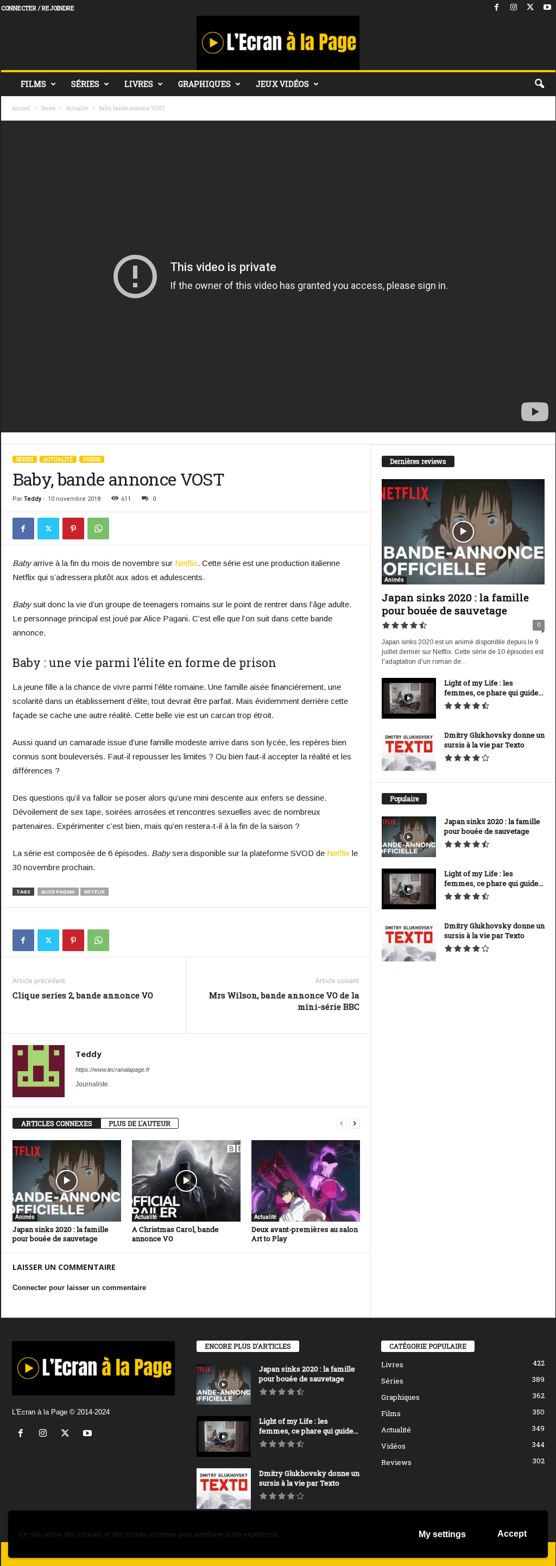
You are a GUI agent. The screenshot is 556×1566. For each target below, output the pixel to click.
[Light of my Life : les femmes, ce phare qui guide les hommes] (409, 698)
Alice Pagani (58, 891)
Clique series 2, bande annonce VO (82, 995)
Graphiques (204, 84)
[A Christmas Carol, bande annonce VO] (186, 1181)
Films (33, 84)
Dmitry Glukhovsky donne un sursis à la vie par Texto (494, 740)
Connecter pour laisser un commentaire (79, 1288)
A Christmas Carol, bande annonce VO (175, 1233)
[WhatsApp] (98, 528)
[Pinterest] (73, 528)
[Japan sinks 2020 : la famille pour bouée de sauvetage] (66, 1181)
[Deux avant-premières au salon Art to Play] (305, 1181)
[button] (539, 84)
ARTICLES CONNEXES (56, 1123)
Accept (512, 1533)
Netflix (186, 563)
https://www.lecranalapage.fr (112, 1069)
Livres (138, 84)
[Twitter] (530, 8)
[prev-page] (341, 1123)
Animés (25, 1217)
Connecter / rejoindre (37, 8)
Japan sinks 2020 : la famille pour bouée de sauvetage (60, 1233)
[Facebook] (496, 8)
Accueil (21, 108)
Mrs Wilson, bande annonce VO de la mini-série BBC (284, 1001)
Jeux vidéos (282, 84)
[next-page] (354, 1123)
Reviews (396, 1462)
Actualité (77, 108)
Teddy (32, 498)
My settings (442, 1534)
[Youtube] (547, 8)
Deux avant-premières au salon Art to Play (304, 1233)
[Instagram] (513, 8)
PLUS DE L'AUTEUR (139, 1123)
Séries (85, 84)
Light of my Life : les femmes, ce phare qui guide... (494, 687)
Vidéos (91, 459)
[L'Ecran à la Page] (278, 43)
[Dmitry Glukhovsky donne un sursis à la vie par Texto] (409, 750)
